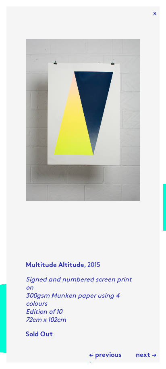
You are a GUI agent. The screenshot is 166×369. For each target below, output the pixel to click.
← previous (105, 355)
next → (146, 355)
